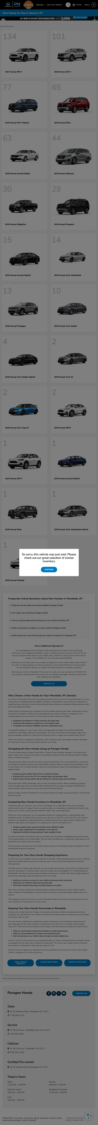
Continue (49, 569)
